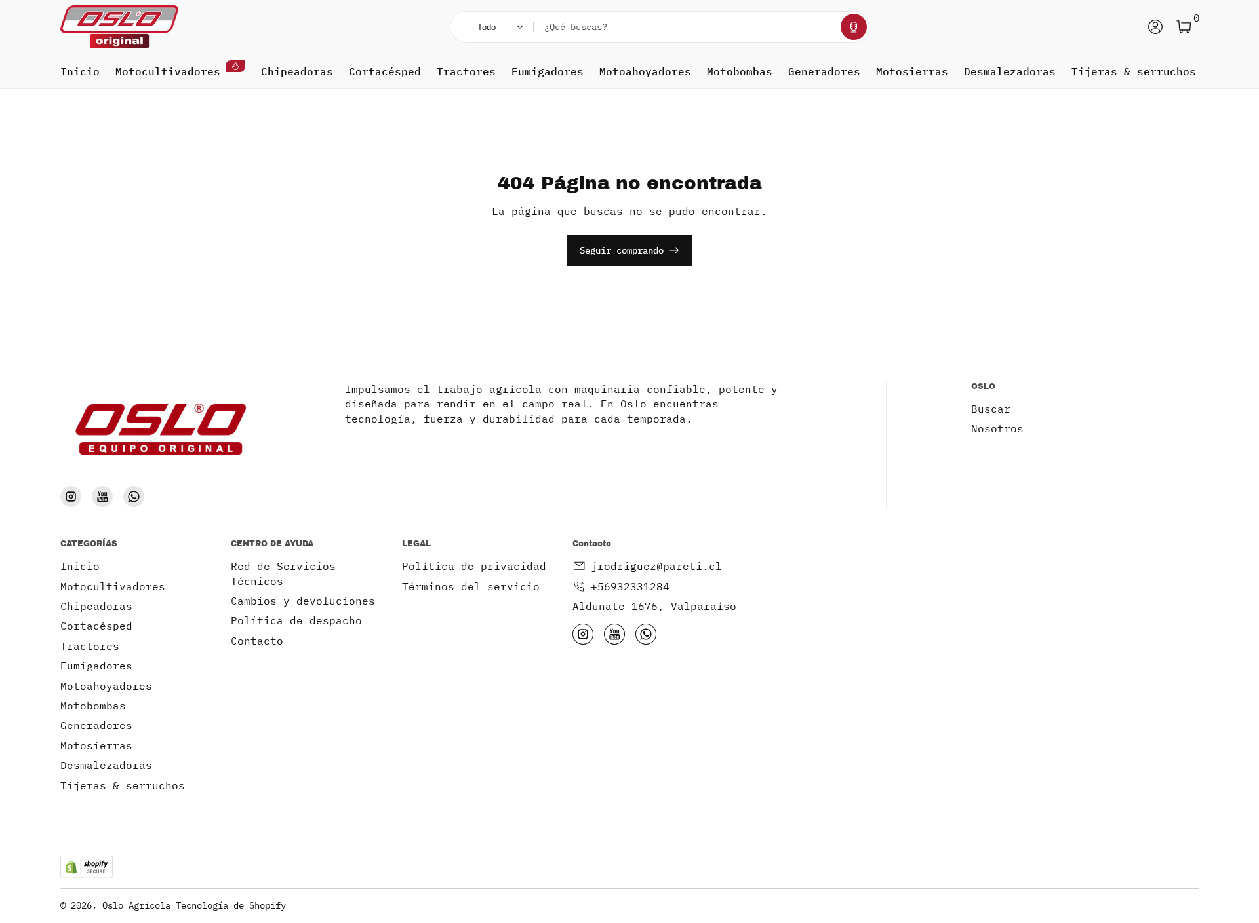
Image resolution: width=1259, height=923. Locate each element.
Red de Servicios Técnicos (283, 573)
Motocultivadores (167, 71)
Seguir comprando (622, 250)
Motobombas (739, 71)
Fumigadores (547, 71)
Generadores (824, 71)
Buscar (990, 408)
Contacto (257, 640)
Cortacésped (385, 71)
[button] (854, 27)
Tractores (466, 71)
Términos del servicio (471, 586)
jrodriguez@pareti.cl (656, 566)
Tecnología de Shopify (231, 905)
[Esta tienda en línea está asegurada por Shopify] (86, 867)
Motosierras (912, 71)
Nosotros (997, 428)
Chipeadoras (297, 71)
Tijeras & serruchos (1133, 71)
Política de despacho (296, 620)
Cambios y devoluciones (303, 600)
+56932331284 (630, 586)
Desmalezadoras (1010, 71)
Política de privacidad (474, 566)
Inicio (80, 71)
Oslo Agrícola (136, 905)
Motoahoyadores (645, 71)
